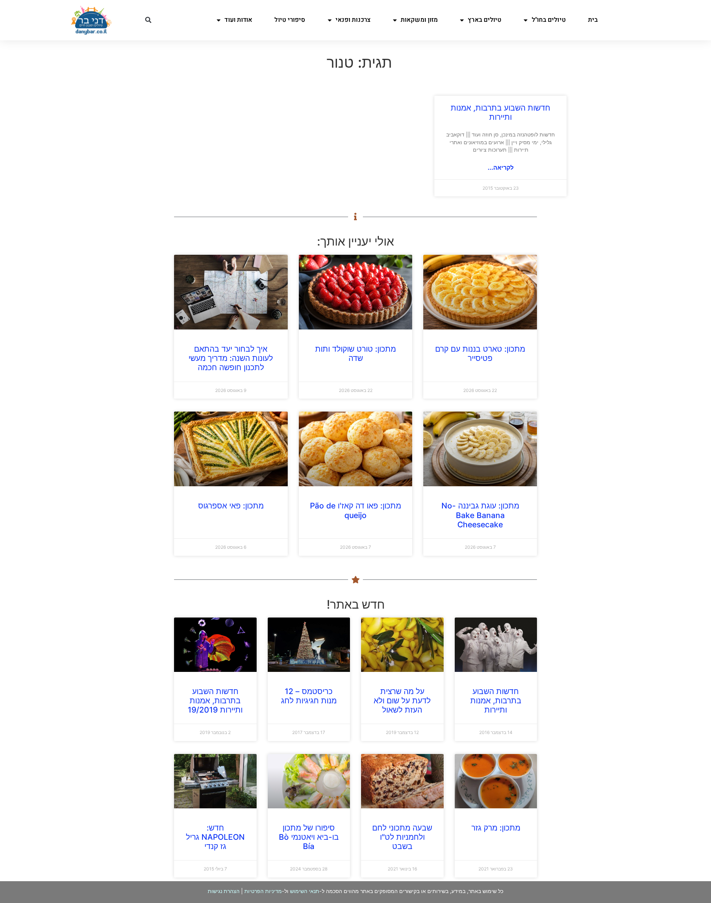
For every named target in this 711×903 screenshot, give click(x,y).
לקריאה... (501, 167)
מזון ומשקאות (419, 19)
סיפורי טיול (289, 19)
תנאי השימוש (304, 891)
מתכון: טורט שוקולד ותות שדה (355, 353)
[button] (148, 20)
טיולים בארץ (484, 19)
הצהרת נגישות (224, 891)
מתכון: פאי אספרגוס (231, 505)
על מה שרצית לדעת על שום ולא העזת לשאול (402, 700)
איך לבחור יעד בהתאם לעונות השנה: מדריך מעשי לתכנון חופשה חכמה (230, 358)
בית (593, 19)
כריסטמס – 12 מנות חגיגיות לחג (309, 696)
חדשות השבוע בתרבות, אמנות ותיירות (500, 112)
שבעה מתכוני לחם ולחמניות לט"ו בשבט (402, 837)
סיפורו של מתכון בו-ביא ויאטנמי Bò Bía (309, 837)
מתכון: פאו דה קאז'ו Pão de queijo (355, 510)
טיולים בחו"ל (549, 19)
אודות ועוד (238, 19)
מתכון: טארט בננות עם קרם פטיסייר (480, 353)
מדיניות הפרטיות (263, 891)
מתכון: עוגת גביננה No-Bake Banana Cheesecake (480, 515)
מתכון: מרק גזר (495, 827)
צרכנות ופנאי (353, 19)
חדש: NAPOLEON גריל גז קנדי (215, 837)
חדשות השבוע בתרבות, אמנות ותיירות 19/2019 (215, 700)
